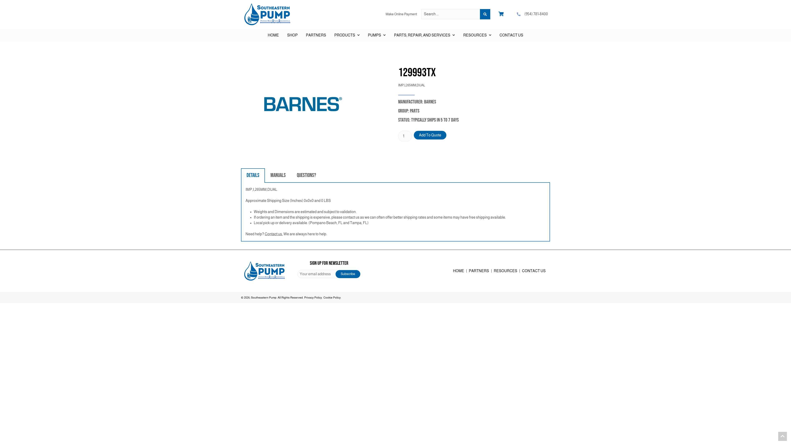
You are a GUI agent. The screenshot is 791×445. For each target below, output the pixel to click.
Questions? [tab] (306, 175)
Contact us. (274, 234)
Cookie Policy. (332, 297)
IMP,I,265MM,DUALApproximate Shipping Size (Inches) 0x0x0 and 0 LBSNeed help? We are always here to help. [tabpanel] (376, 211)
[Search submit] (485, 14)
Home (273, 35)
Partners (316, 35)
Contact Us (511, 35)
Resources (505, 271)
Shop (292, 35)
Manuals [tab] (278, 175)
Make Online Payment (401, 14)
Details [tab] (253, 175)
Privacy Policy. (313, 297)
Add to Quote (430, 135)
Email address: (328, 274)
